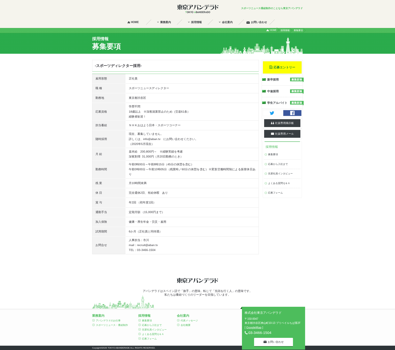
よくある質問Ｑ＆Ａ (279, 183)
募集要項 (273, 154)
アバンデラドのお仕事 (108, 320)
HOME (273, 30)
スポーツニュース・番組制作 (112, 325)
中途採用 (273, 91)
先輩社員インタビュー (280, 173)
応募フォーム (275, 192)
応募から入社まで (278, 164)
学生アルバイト (277, 102)
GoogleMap (253, 327)
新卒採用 (273, 79)
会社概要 (186, 325)
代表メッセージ (189, 320)
